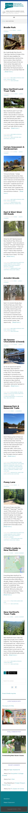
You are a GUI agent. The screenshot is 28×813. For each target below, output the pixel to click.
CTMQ (14, 6)
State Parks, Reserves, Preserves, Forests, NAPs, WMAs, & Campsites (14, 465)
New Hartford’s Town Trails (11, 613)
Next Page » (13, 672)
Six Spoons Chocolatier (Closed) (14, 341)
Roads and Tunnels (14, 269)
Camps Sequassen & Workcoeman (14, 148)
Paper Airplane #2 (14, 769)
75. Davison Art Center (17, 788)
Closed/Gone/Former (9, 396)
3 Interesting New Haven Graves (13, 755)
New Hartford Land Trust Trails (13, 90)
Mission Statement (9, 802)
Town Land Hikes (11, 79)
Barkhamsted (14, 202)
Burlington (14, 472)
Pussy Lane (9, 482)
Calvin (12, 395)
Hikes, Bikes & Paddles (15, 77)
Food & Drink (13, 392)
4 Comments (18, 411)
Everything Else (14, 262)
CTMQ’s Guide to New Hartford (12, 549)
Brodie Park (10, 27)
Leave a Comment (19, 553)
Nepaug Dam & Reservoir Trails (11, 407)
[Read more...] (9, 71)
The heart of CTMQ (8, 706)
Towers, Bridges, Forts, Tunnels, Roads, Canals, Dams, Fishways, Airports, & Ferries (12, 265)
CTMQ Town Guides (15, 600)
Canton (9, 473)
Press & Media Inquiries (9, 693)
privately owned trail (15, 203)
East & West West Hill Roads (13, 213)
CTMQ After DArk (15, 538)
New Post (21, 262)
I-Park (13, 779)
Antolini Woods (11, 278)
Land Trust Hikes (8, 135)
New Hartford (15, 80)
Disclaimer (7, 798)
